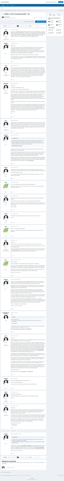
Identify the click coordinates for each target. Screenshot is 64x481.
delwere (59, 20)
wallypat (51, 20)
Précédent (5, 457)
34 (17, 457)
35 (19, 457)
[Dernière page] (33, 26)
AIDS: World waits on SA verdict (17, 145)
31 (12, 457)
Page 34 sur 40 (37, 457)
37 (23, 457)
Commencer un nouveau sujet (28, 21)
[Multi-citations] (11, 39)
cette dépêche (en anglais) (26, 445)
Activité (7, 5)
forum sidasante (5, 2)
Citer (14, 39)
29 (8, 457)
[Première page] (2, 26)
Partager (35, 17)
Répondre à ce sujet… (11, 467)
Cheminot (60, 24)
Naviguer (3, 5)
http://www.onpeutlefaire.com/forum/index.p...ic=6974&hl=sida (21, 328)
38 (25, 457)
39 (27, 457)
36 (21, 457)
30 (10, 457)
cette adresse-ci (31, 160)
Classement (12, 5)
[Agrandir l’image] (15, 249)
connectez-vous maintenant (34, 462)
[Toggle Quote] (12, 138)
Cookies (32, 478)
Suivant (30, 457)
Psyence (52, 24)
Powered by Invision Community (32, 479)
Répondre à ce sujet (40, 21)
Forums (2, 7)
